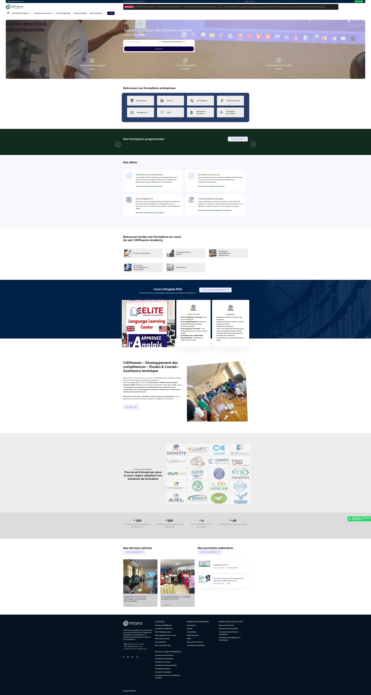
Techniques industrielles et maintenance (224, 253)
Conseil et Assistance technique (210, 199)
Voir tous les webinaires (209, 552)
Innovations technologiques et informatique (140, 267)
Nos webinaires (160, 642)
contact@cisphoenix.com (16, 1)
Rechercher (159, 49)
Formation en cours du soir (208, 175)
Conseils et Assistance (163, 672)
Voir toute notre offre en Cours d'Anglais (150, 212)
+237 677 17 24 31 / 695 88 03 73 (135, 1)
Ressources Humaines (200, 112)
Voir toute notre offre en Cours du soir (211, 186)
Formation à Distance (162, 669)
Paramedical (181, 267)
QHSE (169, 112)
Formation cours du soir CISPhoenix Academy (167, 677)
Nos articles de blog (162, 638)
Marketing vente (193, 635)
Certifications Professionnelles (166, 665)
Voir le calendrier (237, 139)
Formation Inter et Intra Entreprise (149, 175)
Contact (110, 13)
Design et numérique (141, 253)
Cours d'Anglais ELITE (144, 199)
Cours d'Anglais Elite (63, 13)
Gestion (170, 101)
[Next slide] (253, 144)
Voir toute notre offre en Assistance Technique (214, 210)
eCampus (359, 1)
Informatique (202, 101)
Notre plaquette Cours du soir (165, 635)
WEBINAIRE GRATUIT (220, 565)
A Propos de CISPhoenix (163, 625)
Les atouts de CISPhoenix (164, 628)
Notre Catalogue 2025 (162, 632)
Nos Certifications (96, 13)
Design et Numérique (226, 625)
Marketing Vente (233, 101)
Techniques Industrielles (230, 112)
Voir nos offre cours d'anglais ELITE (214, 290)
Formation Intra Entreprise (164, 655)
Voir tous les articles (133, 552)
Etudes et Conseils (80, 13)
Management (142, 112)
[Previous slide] (117, 144)
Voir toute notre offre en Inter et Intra (149, 186)
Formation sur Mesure (163, 662)
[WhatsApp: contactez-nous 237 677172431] (350, 519)
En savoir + (130, 407)
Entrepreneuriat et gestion (228, 628)
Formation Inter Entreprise (164, 658)
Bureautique (142, 101)
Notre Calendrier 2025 (163, 645)
